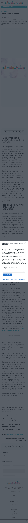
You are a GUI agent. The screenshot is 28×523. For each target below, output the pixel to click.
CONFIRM (7, 274)
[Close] (25, 243)
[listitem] (14, 268)
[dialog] (14, 261)
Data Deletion (6, 279)
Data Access (14, 279)
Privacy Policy (22, 279)
